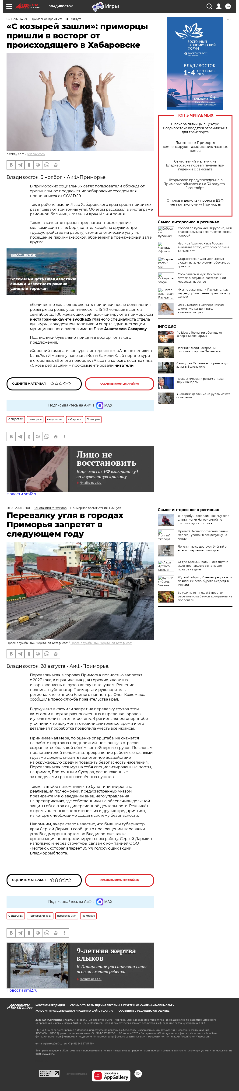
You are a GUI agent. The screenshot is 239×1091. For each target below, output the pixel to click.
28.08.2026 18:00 (18, 508)
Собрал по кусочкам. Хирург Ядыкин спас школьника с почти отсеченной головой (205, 231)
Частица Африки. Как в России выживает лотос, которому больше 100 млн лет (203, 247)
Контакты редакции (50, 1005)
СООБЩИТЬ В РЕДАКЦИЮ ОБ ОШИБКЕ (144, 1010)
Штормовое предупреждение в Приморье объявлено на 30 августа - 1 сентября (195, 184)
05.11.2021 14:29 (17, 19)
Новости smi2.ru (22, 494)
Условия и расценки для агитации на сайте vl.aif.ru (74, 1010)
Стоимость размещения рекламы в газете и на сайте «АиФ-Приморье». (122, 1005)
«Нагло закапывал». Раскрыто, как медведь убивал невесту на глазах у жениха (204, 293)
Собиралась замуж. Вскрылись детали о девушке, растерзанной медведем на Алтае (202, 277)
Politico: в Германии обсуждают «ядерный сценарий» (199, 334)
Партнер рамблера (76, 1073)
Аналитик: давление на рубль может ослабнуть (203, 396)
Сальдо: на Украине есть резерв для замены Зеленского (202, 365)
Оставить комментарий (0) (119, 383)
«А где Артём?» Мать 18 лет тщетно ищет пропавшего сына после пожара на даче (203, 565)
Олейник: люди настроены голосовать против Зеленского (199, 349)
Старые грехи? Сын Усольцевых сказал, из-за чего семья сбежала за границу (204, 262)
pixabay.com (36, 154)
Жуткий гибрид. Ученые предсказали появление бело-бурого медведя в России (205, 581)
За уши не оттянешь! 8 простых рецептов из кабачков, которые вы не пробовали (205, 596)
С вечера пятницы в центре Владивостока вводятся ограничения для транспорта (195, 128)
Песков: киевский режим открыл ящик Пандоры (200, 380)
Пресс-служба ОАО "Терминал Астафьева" (101, 643)
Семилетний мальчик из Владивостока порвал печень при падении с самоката (195, 165)
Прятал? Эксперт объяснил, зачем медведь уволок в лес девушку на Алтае (203, 534)
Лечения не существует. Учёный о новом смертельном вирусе (202, 548)
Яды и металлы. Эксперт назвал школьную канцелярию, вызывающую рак (201, 308)
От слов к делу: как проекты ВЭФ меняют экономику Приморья (195, 203)
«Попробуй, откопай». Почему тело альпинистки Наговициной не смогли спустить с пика (203, 519)
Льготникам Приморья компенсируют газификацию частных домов (195, 147)
